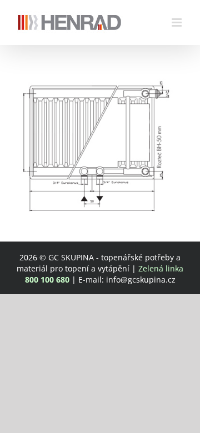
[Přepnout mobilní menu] (177, 22)
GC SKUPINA (71, 257)
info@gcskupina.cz (141, 279)
